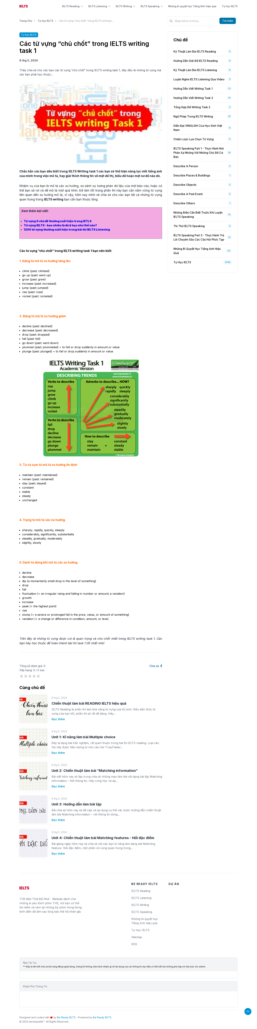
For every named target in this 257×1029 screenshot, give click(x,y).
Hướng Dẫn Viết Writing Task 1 (193, 88)
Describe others (184, 203)
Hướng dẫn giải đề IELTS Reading (195, 60)
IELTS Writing (124, 6)
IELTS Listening (97, 6)
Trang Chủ (25, 20)
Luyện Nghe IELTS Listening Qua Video (198, 79)
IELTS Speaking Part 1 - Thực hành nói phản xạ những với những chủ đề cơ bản (198, 153)
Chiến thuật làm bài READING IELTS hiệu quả (89, 703)
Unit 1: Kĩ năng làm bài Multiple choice (83, 737)
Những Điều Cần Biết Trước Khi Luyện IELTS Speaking (198, 214)
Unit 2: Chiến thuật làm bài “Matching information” (95, 771)
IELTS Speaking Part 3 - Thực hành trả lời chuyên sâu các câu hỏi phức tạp (198, 237)
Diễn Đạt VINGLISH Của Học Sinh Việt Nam (197, 128)
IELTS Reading (71, 6)
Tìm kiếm (227, 20)
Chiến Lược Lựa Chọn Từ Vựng (193, 139)
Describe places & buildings (191, 175)
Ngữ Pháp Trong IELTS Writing (193, 116)
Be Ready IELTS (66, 1017)
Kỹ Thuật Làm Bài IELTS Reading (194, 51)
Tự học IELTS (230, 6)
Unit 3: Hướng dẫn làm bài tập (77, 804)
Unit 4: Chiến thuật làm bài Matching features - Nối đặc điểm (103, 838)
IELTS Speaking (150, 6)
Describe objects (184, 184)
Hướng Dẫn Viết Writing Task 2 (193, 98)
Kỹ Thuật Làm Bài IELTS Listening (195, 70)
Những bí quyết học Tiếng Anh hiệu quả (192, 6)
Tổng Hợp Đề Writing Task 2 (191, 107)
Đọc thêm (58, 719)
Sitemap (136, 937)
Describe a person (185, 166)
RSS (134, 944)
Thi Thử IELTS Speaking (189, 226)
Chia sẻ (154, 666)
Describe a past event (188, 194)
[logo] (24, 886)
